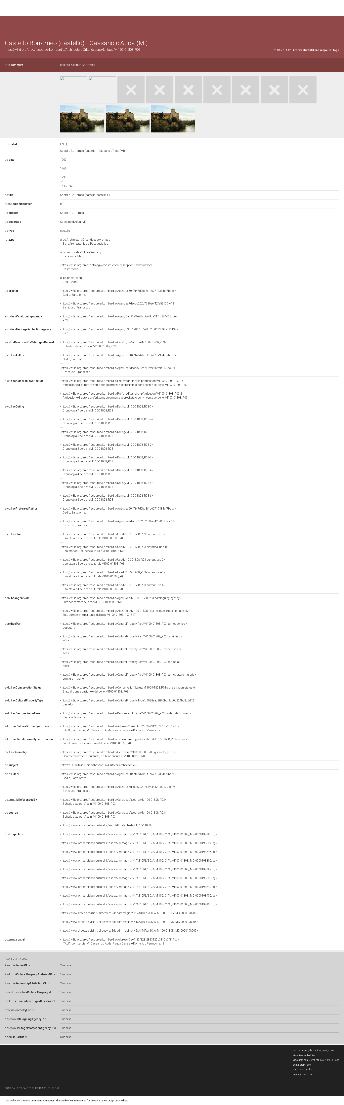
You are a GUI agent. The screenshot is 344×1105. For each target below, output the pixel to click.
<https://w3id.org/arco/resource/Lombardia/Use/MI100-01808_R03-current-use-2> (112, 561)
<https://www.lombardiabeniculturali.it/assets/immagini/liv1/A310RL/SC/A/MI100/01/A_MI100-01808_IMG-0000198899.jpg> (138, 886)
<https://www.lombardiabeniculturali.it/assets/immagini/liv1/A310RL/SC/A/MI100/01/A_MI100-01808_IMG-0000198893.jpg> (138, 834)
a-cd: (14, 355)
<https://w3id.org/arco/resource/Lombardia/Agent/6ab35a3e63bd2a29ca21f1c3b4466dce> (118, 318)
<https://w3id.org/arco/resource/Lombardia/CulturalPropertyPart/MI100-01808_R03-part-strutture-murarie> (128, 676)
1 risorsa (65, 974)
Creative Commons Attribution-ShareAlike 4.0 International (53, 1100)
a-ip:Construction (71, 279)
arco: (18, 203)
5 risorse (65, 1037)
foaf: (14, 834)
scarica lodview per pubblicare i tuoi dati (32, 1088)
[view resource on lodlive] (337, 25)
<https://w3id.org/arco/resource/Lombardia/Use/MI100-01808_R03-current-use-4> (112, 587)
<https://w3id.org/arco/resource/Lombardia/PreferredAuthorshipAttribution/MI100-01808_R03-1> (124, 382)
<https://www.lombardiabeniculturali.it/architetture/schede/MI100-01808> (106, 825)
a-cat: (29, 342)
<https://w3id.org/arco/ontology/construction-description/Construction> (106, 267)
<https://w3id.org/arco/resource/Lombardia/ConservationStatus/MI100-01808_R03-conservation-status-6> (128, 689)
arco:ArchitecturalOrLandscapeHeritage (85, 241)
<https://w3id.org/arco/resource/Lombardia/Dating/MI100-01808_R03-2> (106, 446)
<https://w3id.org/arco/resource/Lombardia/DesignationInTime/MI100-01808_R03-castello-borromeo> (125, 715)
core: (17, 598)
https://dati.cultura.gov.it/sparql (318, 1050)
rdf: (9, 239)
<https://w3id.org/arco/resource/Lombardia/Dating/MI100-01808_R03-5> (106, 484)
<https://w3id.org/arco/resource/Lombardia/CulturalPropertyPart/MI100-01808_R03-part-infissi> (121, 638)
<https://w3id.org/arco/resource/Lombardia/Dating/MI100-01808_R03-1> (106, 434)
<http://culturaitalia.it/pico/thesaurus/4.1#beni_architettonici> (98, 765)
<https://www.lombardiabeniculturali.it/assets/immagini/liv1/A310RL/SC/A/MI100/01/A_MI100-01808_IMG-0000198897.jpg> (138, 869)
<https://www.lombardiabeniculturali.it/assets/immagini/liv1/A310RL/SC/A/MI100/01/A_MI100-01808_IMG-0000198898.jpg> (138, 878)
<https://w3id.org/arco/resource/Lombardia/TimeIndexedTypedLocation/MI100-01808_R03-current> (123, 741)
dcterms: (21, 799)
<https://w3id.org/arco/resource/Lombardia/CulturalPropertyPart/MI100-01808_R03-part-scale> (121, 651)
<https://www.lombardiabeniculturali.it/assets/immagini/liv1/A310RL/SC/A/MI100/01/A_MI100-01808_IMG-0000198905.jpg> (138, 904)
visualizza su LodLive (304, 1055)
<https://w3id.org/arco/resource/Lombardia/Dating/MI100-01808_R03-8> (106, 421)
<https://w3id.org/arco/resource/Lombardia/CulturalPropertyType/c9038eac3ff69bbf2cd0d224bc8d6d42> (127, 702)
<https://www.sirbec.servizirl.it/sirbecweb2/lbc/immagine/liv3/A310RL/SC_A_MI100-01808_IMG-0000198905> (129, 913)
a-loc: (27, 726)
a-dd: (23, 687)
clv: (16, 752)
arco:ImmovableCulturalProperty (80, 254)
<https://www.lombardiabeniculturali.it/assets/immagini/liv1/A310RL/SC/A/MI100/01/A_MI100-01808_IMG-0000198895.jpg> (138, 851)
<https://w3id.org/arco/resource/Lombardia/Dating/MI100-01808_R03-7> (106, 408)
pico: (12, 774)
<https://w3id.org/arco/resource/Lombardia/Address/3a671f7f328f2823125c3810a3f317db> (119, 728)
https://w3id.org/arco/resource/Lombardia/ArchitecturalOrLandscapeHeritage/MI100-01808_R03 (73, 50)
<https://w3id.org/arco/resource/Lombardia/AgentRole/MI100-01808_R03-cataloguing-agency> (120, 600)
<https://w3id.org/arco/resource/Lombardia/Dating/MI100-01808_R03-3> (106, 459)
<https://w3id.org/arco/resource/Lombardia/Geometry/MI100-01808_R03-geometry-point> (117, 754)
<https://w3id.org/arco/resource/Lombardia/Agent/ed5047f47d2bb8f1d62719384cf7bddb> (118, 292)
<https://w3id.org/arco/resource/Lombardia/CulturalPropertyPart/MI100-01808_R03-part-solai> (120, 663)
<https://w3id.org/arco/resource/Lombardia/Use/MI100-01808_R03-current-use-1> (112, 536)
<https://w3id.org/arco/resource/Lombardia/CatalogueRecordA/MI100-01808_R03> (113, 344)
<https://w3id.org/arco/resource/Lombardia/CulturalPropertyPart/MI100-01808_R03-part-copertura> (123, 625)
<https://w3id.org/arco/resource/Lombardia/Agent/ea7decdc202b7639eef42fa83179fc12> (118, 305)
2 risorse (65, 965)
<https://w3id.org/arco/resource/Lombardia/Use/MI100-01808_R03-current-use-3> (112, 574)
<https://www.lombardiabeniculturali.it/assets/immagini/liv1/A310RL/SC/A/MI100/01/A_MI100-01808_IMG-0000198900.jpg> (138, 895)
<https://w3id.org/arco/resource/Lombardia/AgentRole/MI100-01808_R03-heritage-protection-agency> (125, 612)
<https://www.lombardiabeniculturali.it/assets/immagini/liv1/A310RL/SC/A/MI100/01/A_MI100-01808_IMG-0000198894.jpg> (138, 843)
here (125, 1100)
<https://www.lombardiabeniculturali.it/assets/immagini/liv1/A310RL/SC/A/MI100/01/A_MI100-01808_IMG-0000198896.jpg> (138, 860)
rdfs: (14, 64)
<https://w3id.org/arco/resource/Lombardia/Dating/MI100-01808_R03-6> (106, 497)
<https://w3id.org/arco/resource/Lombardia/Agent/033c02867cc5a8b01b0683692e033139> (119, 331)
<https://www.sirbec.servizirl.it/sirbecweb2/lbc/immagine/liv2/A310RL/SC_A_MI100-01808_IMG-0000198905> (129, 930)
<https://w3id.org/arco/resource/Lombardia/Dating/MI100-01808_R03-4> (106, 472)
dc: (9, 159)
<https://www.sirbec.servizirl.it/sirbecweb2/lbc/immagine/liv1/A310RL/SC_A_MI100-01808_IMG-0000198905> (129, 921)
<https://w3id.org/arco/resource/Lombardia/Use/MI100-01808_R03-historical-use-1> (114, 548)
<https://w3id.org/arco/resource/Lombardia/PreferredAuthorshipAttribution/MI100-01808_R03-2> (124, 395)
